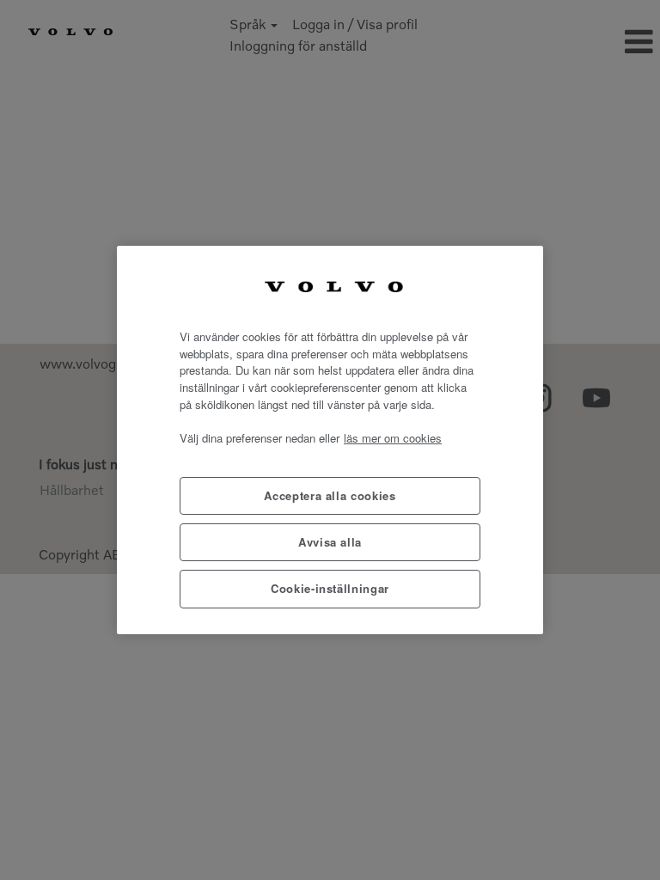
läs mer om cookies (393, 438)
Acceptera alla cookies (329, 495)
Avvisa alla (330, 542)
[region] (330, 440)
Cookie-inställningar (330, 588)
